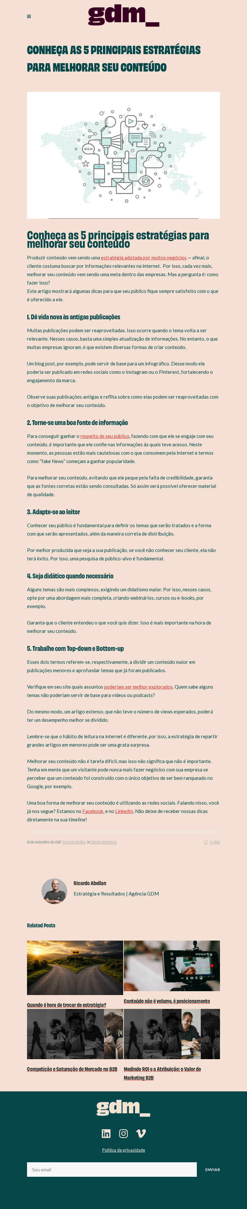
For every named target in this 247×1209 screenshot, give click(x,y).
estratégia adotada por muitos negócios (144, 257)
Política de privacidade (123, 1150)
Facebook (92, 811)
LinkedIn (124, 811)
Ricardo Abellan (74, 841)
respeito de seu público (104, 436)
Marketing (109, 841)
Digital (95, 841)
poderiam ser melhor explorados (138, 687)
